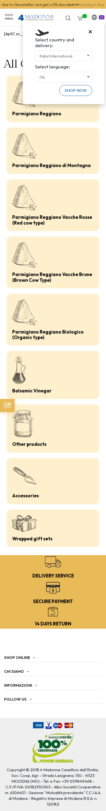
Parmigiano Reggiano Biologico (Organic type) (48, 334)
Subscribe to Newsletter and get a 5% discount (49, 4)
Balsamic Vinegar (32, 391)
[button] (7, 405)
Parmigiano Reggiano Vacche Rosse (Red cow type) (52, 219)
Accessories (25, 495)
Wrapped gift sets (32, 538)
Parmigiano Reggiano (36, 113)
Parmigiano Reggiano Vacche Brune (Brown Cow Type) (52, 277)
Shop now (76, 90)
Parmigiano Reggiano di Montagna (51, 165)
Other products (29, 444)
